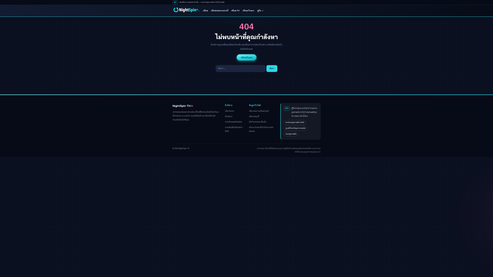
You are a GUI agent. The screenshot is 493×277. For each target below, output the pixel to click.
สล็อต (205, 10)
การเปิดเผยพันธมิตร (233, 122)
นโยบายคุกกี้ (254, 116)
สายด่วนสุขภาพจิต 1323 (295, 122)
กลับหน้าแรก (246, 57)
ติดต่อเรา (229, 116)
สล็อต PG (235, 10)
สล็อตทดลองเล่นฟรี (219, 10)
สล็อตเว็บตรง (248, 10)
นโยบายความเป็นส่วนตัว (259, 111)
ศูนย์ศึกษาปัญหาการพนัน (295, 128)
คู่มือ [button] (259, 10)
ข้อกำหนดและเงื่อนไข (257, 122)
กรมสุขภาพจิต (291, 133)
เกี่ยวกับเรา (229, 111)
